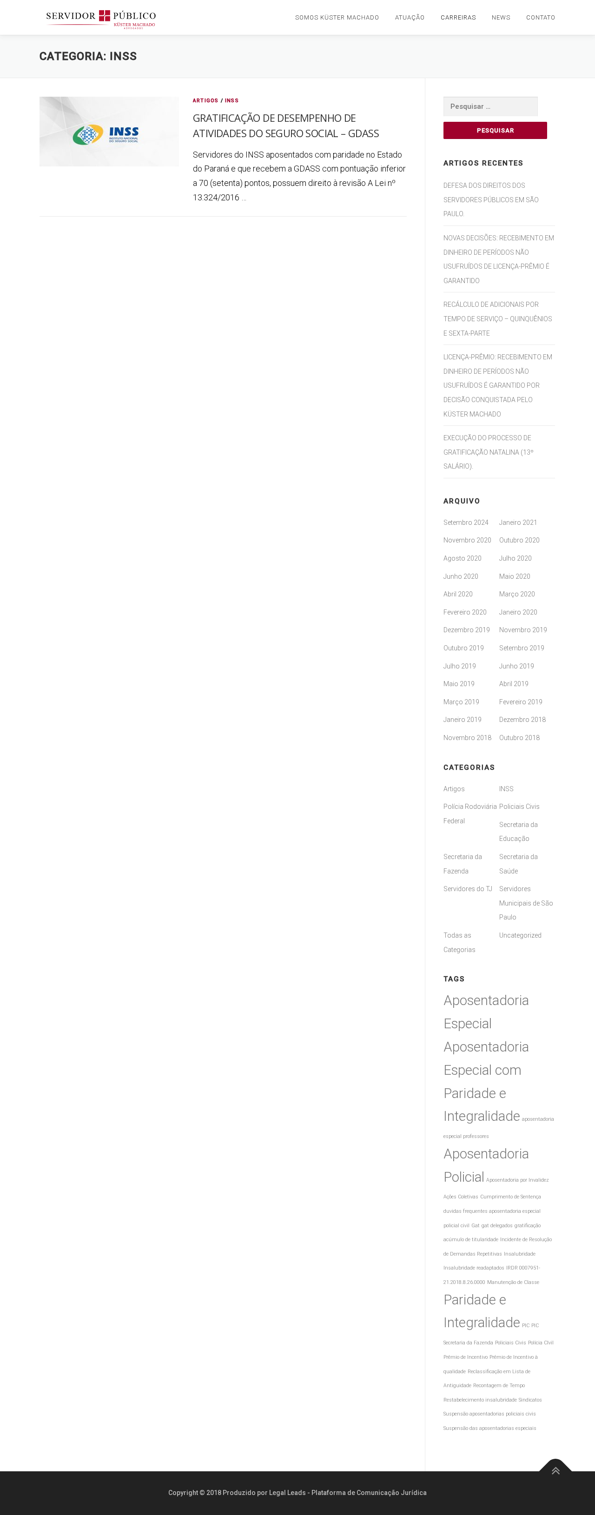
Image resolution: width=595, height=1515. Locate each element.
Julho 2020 (515, 558)
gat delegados (497, 1226)
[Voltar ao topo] (555, 1471)
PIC (525, 1326)
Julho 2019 (459, 666)
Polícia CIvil (541, 1343)
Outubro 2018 (519, 737)
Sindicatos (530, 1400)
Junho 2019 (516, 666)
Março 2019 (461, 702)
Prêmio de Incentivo (465, 1357)
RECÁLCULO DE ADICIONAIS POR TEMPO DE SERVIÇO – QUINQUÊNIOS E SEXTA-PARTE (497, 319)
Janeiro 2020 (518, 612)
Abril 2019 (514, 684)
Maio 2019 (459, 684)
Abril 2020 (458, 594)
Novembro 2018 (467, 737)
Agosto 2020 (462, 558)
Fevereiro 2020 (465, 612)
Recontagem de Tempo (499, 1386)
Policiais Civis (519, 806)
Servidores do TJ (467, 889)
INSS (232, 101)
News (501, 17)
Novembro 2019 (523, 630)
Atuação (410, 17)
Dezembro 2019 (466, 630)
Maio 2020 (514, 576)
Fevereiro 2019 (520, 702)
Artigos (205, 101)
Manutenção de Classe (513, 1282)
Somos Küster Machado (337, 17)
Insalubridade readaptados (473, 1268)
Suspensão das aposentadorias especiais (489, 1428)
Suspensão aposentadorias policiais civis (489, 1414)
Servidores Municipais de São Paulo (526, 903)
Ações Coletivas (460, 1197)
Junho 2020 (460, 576)
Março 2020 (517, 594)
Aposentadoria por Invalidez (517, 1180)
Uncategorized (520, 935)
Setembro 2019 (521, 648)
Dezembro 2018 (522, 719)
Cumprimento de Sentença (510, 1197)
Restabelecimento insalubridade (480, 1400)
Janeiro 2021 (518, 522)
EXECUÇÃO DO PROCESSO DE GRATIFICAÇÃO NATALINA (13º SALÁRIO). (488, 452)
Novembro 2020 (467, 540)
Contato (540, 17)
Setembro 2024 (466, 522)
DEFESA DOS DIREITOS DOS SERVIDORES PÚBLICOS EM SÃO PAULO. (491, 200)
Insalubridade (520, 1254)
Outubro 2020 (519, 540)
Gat (475, 1226)
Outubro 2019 (463, 648)
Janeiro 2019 (462, 719)
